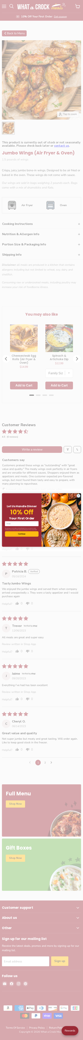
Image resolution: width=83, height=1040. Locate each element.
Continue (21, 534)
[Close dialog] (78, 496)
